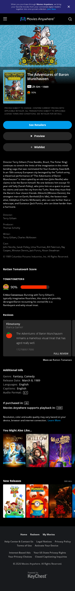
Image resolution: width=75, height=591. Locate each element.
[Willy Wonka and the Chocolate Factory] (60, 450)
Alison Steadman (50, 250)
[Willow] (37, 450)
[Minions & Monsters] (37, 501)
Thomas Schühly (11, 227)
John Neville (9, 247)
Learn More (54, 420)
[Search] (70, 19)
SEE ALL (68, 481)
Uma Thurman (38, 247)
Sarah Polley (23, 247)
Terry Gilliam (10, 218)
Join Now (51, 9)
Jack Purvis (35, 250)
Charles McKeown (27, 237)
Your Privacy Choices (20, 556)
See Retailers (37, 125)
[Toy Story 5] (14, 501)
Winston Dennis (20, 250)
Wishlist (39, 147)
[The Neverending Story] (14, 450)
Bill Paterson (53, 247)
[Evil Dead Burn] (60, 501)
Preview (39, 136)
